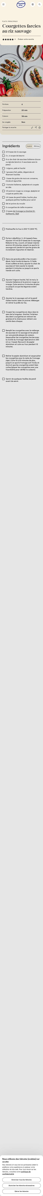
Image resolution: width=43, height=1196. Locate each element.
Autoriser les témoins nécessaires (21, 1185)
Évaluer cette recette (26, 39)
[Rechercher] (39, 4)
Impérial (29, 146)
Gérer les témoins (21, 1191)
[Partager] (36, 127)
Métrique (37, 146)
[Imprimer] (39, 127)
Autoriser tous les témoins (21, 1180)
